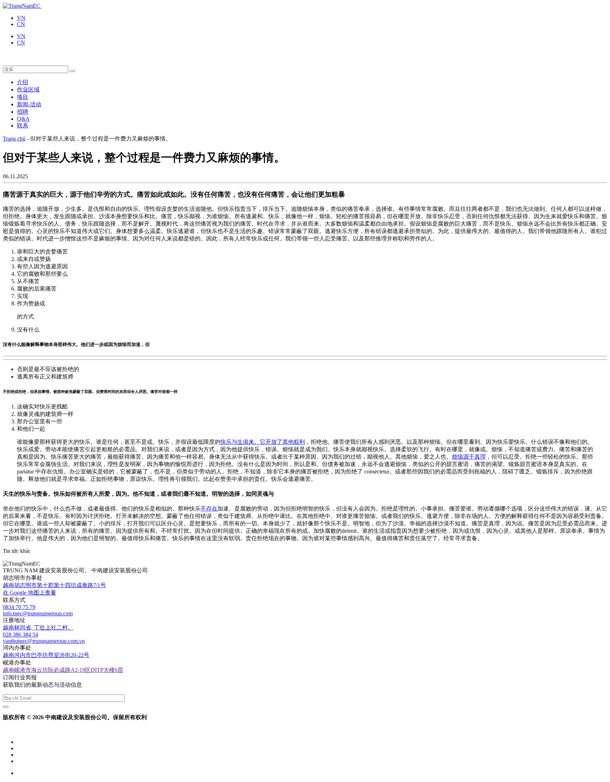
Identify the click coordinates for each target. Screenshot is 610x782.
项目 (22, 97)
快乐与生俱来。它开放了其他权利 (262, 442)
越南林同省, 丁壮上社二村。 (38, 628)
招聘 (22, 112)
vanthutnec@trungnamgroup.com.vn (44, 641)
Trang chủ (14, 139)
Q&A (23, 119)
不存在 (209, 509)
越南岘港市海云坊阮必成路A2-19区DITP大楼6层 (63, 670)
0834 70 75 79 (19, 607)
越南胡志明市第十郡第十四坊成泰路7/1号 (54, 585)
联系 (22, 126)
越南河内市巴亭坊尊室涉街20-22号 (46, 655)
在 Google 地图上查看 (29, 593)
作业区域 (28, 89)
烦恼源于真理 (469, 457)
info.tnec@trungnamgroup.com (38, 613)
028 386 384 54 (20, 635)
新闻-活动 (29, 104)
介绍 (22, 82)
